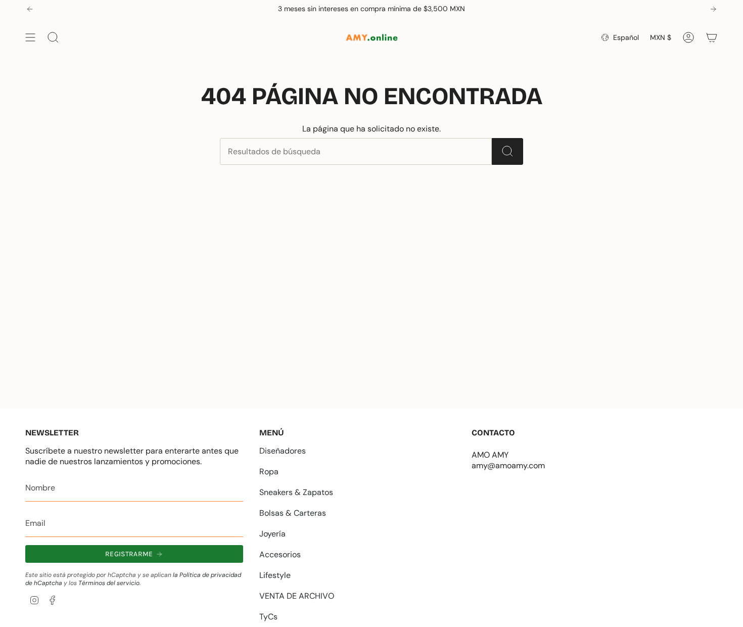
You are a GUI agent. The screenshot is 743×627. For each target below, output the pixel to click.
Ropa (268, 471)
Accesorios (280, 554)
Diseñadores (282, 450)
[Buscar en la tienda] (507, 151)
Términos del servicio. (109, 583)
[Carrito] (711, 37)
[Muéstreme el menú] (30, 37)
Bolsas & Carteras (292, 513)
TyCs (268, 616)
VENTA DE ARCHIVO (296, 596)
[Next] (713, 9)
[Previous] (29, 9)
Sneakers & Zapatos (296, 492)
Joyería (272, 533)
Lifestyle (275, 575)
